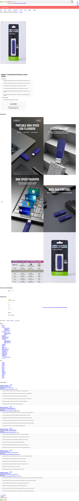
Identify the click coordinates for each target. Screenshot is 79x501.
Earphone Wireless (7, 333)
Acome (3, 362)
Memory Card (4, 347)
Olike (3, 368)
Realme (3, 370)
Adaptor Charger (7, 328)
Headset (5, 334)
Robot (4, 78)
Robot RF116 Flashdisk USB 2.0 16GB (7, 389)
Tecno (3, 374)
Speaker (3, 356)
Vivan (3, 431)
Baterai (3, 325)
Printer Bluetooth (5, 351)
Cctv (3, 326)
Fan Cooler (4, 335)
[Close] (0, 322)
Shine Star (4, 373)
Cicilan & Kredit (5, 97)
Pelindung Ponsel (5, 349)
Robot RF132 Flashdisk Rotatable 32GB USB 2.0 (8, 476)
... (26, 3)
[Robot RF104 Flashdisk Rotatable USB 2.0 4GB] (39, 452)
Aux (5, 339)
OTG (5, 343)
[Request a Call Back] (3, 494)
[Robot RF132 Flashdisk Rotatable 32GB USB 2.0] (39, 474)
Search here (10, 1)
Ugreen (3, 375)
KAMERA (3, 344)
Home (17, 12)
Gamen (3, 364)
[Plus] (8, 106)
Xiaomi (19, 3)
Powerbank (4, 350)
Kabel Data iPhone (7, 340)
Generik (3, 365)
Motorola (3, 367)
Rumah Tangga (4, 353)
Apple (3, 363)
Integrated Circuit (5, 338)
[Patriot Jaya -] (3, 2)
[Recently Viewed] (4, 494)
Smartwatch (4, 355)
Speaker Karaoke (7, 357)
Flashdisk (20, 12)
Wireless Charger (7, 330)
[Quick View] (12, 385)
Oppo (3, 369)
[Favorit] (1, 22)
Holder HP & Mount (5, 337)
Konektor (3, 345)
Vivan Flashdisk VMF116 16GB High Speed (7, 432)
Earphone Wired (7, 332)
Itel (2, 366)
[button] (4, 385)
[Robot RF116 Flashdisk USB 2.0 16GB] (39, 387)
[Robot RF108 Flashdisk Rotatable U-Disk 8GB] (39, 409)
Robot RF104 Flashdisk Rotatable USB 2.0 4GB (8, 454)
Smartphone (4, 354)
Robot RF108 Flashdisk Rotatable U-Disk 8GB (8, 410)
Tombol (3, 358)
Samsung (16, 3)
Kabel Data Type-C (7, 342)
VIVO (3, 376)
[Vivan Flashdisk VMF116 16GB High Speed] (39, 430)
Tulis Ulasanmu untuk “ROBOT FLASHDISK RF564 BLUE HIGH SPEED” (54, 307)
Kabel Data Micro (7, 341)
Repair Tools (4, 352)
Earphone (3, 331)
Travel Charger (6, 329)
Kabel (25, 3)
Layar (3, 346)
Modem (3, 348)
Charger (22, 3)
